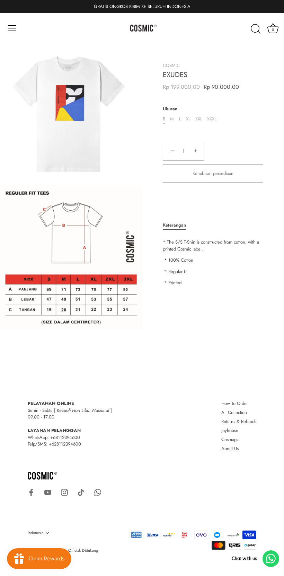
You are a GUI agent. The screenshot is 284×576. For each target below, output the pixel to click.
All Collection (234, 412)
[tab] (178, 225)
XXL (198, 119)
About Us (230, 448)
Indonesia (35, 533)
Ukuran (170, 109)
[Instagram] (64, 492)
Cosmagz (230, 439)
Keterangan (174, 225)
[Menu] (12, 28)
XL (188, 119)
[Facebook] (31, 492)
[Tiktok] (81, 492)
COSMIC (171, 65)
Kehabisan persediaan (213, 173)
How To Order (234, 403)
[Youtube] (47, 492)
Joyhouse (229, 430)
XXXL (211, 119)
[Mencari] (255, 29)
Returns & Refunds (238, 421)
